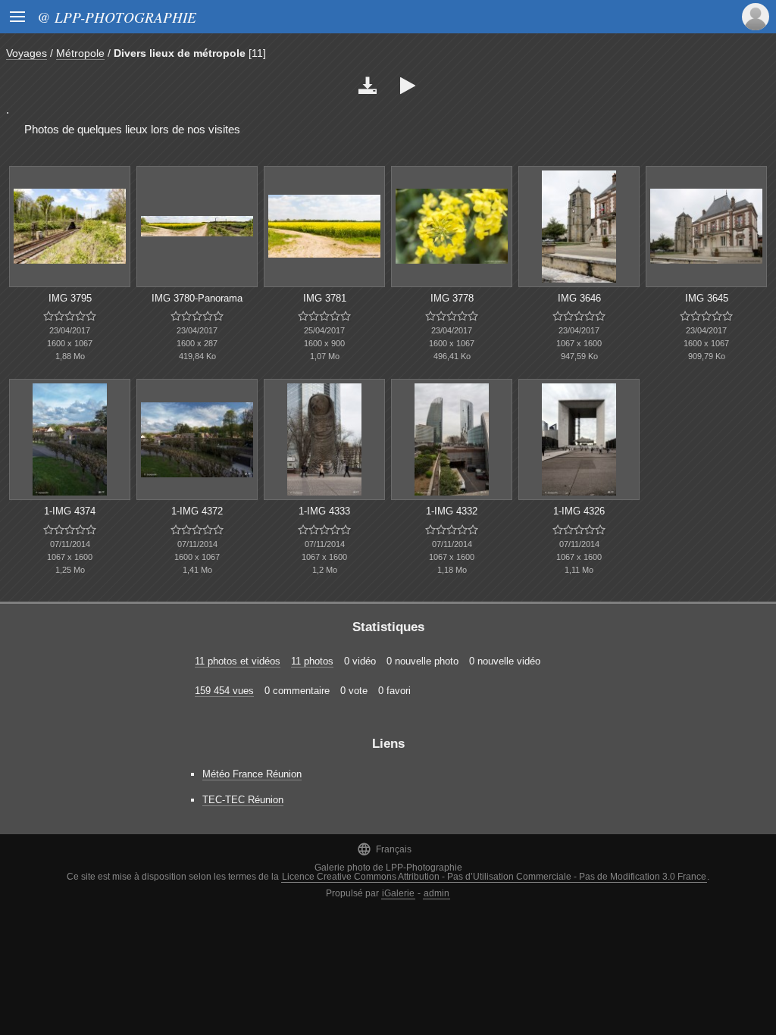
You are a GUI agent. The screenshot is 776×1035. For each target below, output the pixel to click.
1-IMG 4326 (579, 511)
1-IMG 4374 (69, 511)
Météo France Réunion (252, 774)
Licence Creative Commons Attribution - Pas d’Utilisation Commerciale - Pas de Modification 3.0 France (494, 876)
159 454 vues (224, 690)
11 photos (312, 661)
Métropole (80, 53)
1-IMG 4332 (451, 511)
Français (384, 849)
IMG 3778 (452, 298)
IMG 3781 (324, 298)
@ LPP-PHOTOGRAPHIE (116, 17)
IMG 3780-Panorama (197, 298)
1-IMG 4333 (324, 511)
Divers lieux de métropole (180, 53)
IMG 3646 (579, 298)
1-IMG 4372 (197, 511)
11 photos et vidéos (237, 661)
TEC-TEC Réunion (242, 799)
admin (436, 893)
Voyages (26, 53)
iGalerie (398, 893)
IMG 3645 (706, 298)
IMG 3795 (70, 298)
